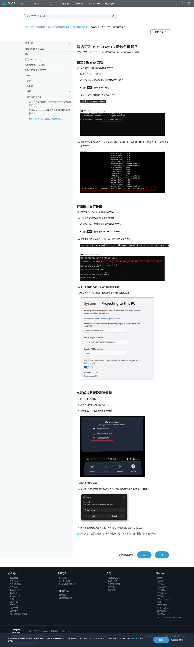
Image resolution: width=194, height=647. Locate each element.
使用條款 (54, 631)
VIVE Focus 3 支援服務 (34, 27)
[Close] (175, 3)
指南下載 (159, 32)
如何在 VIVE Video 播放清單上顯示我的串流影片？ (49, 112)
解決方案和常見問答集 (58, 27)
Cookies (65, 631)
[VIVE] (8, 3)
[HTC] (16, 631)
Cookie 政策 (135, 639)
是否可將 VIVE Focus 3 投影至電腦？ (46, 119)
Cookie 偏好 (177, 640)
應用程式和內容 (80, 27)
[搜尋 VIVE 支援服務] (112, 16)
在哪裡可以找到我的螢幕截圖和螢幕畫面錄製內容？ (50, 103)
